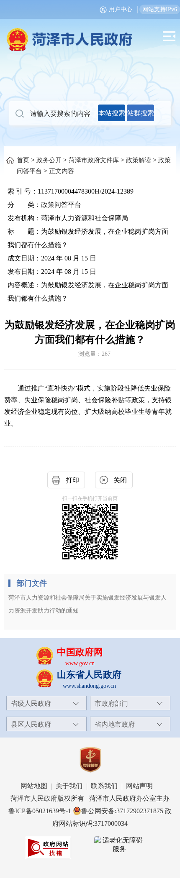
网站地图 (34, 785)
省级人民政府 (31, 703)
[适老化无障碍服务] (119, 845)
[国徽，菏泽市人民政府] (90, 35)
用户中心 (120, 9)
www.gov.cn (80, 663)
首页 (23, 160)
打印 (72, 480)
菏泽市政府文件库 (94, 160)
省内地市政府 (115, 724)
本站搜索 (111, 113)
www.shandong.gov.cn (89, 686)
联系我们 (104, 785)
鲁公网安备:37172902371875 (122, 810)
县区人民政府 (31, 724)
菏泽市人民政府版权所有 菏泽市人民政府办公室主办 (90, 798)
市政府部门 (111, 703)
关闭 (120, 480)
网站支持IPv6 (159, 9)
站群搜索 (140, 113)
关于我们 (69, 785)
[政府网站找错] (48, 847)
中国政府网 (80, 652)
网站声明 (139, 785)
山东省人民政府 (89, 674)
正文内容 (61, 171)
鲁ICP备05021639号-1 (39, 810)
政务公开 (49, 160)
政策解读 (138, 160)
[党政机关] (90, 759)
